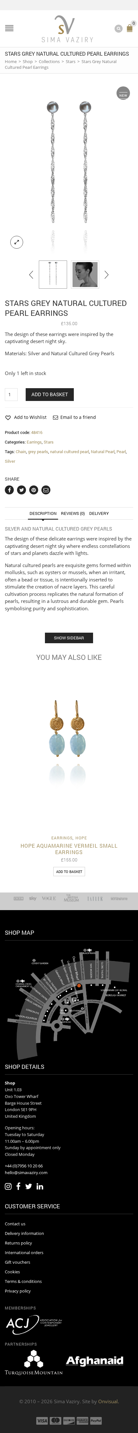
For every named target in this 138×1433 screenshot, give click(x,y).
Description (43, 513)
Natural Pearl (103, 451)
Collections (49, 61)
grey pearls (38, 451)
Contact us (15, 1224)
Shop (28, 61)
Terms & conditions (23, 1281)
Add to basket (49, 394)
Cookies (12, 1272)
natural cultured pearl (69, 451)
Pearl (121, 451)
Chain (21, 451)
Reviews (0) (73, 513)
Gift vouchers (17, 1262)
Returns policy (18, 1243)
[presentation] (31, 274)
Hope (81, 837)
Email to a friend (78, 417)
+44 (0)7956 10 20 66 (24, 1166)
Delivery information (24, 1233)
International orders (24, 1252)
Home (11, 61)
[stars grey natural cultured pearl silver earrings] (69, 168)
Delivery (99, 513)
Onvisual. (108, 1401)
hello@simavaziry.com (26, 1172)
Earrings (34, 442)
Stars (70, 61)
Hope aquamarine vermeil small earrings (69, 848)
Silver (10, 461)
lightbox (16, 242)
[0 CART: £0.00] (131, 31)
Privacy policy (18, 1291)
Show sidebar (69, 637)
